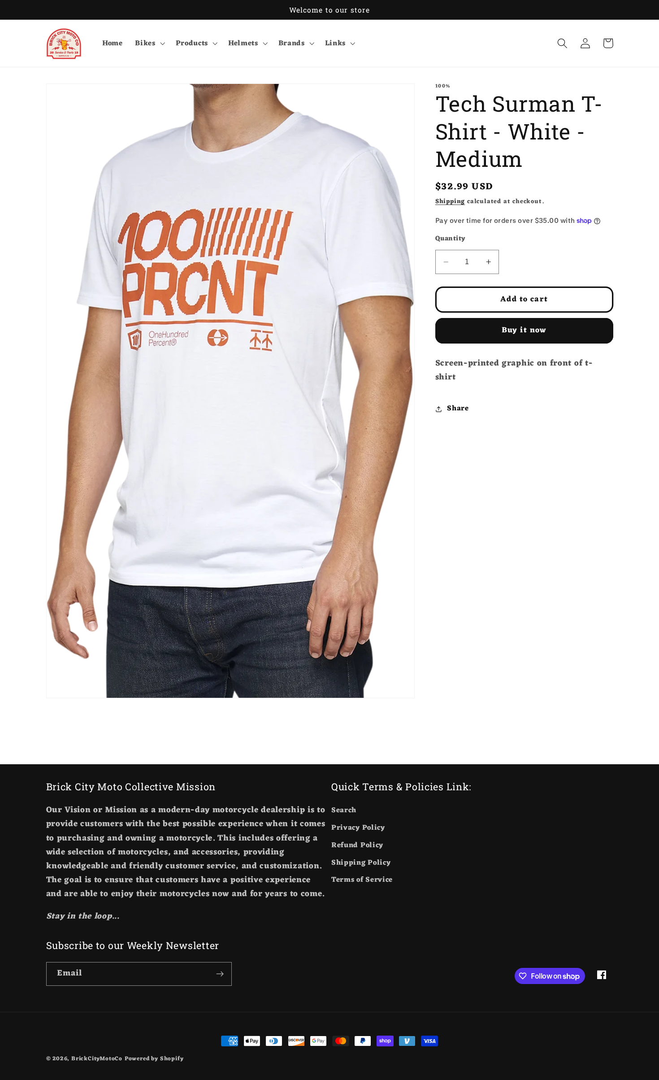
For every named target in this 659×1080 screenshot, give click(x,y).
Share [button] (457, 408)
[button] (149, 43)
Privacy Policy (358, 828)
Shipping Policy (360, 863)
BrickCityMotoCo (96, 1059)
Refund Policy (357, 845)
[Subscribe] (219, 974)
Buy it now (524, 331)
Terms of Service (362, 880)
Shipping (450, 201)
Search (343, 811)
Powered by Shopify (154, 1059)
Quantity (450, 239)
